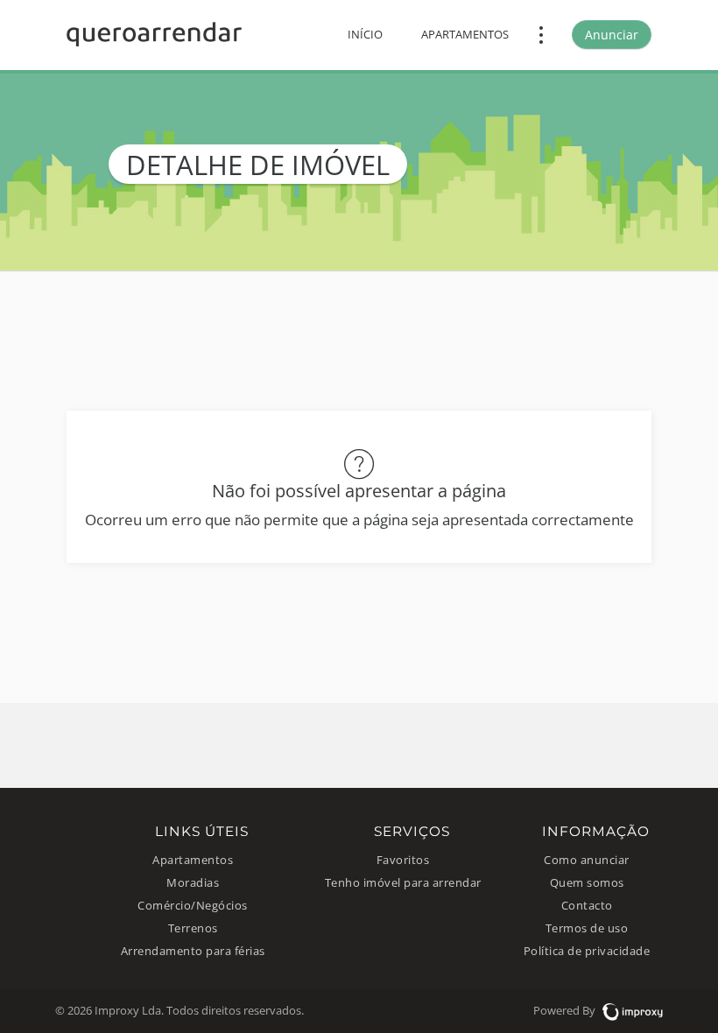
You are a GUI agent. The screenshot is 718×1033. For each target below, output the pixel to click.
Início (365, 34)
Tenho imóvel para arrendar (403, 882)
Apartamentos (465, 34)
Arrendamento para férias (193, 951)
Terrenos (193, 928)
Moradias (192, 882)
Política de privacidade (587, 951)
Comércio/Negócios (192, 905)
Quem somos (587, 882)
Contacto (587, 905)
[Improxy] (630, 1010)
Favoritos (403, 860)
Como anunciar (587, 860)
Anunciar (611, 34)
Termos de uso (587, 928)
